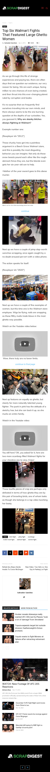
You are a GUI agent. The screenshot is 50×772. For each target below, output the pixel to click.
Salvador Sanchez (10, 43)
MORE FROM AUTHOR (29, 608)
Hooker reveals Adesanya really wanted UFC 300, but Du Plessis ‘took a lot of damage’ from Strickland (31, 617)
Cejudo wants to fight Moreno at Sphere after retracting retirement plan (30, 639)
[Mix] (26, 553)
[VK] (31, 553)
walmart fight (21, 539)
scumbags (31, 537)
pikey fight (21, 537)
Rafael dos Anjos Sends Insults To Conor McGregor (12, 568)
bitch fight (12, 537)
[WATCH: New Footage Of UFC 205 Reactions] (25, 670)
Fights (10, 23)
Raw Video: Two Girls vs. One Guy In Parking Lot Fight (36, 568)
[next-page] (7, 647)
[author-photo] (25, 589)
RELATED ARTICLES (11, 608)
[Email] (20, 553)
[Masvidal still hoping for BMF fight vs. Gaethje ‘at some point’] (8, 728)
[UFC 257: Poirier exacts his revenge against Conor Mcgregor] (8, 717)
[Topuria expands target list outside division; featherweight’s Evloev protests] (8, 628)
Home (4, 23)
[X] (10, 553)
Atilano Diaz (6, 690)
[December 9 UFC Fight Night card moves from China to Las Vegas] (8, 706)
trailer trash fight (8, 539)
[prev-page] (3, 647)
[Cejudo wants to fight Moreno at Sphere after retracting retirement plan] (8, 639)
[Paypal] (25, 597)
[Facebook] (4, 553)
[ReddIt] (15, 553)
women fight (32, 539)
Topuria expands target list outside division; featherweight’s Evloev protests (30, 628)
